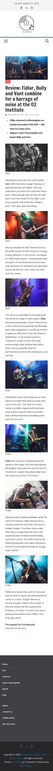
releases (6, 676)
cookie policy (8, 717)
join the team (8, 724)
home (5, 664)
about (5, 705)
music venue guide (11, 682)
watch (5, 688)
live (7, 82)
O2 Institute (32, 475)
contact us (7, 711)
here (23, 628)
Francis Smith (33, 114)
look (4, 695)
